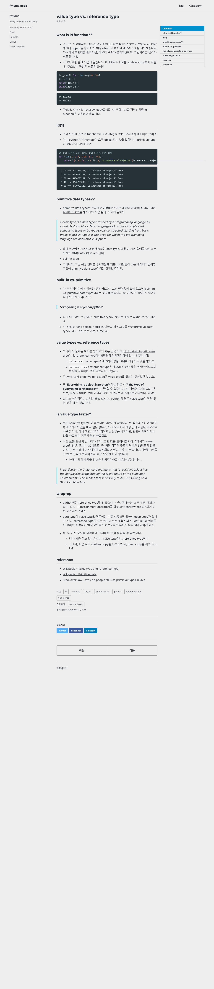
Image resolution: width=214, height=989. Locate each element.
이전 (81, 650)
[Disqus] (107, 714)
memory (76, 591)
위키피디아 (79, 398)
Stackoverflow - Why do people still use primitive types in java (104, 580)
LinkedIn (14, 37)
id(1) (165, 38)
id (66, 591)
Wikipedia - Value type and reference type (90, 568)
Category (195, 5)
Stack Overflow (17, 46)
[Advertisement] (182, 114)
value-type (63, 598)
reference (167, 64)
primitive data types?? (173, 42)
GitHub (13, 42)
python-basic (102, 591)
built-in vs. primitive (172, 47)
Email (12, 32)
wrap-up (167, 60)
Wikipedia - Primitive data (80, 574)
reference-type (133, 591)
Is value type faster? (172, 55)
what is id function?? (173, 33)
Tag (181, 5)
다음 (132, 650)
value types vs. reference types (177, 51)
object (88, 591)
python (117, 591)
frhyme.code (18, 5)
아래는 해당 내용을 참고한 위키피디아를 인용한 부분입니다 (105, 459)
